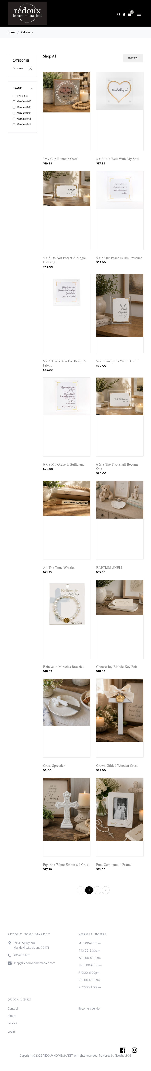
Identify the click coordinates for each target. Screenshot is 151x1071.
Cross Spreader (54, 765)
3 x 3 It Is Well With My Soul (117, 158)
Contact (13, 1008)
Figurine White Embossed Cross (66, 864)
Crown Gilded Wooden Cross (117, 765)
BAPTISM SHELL (109, 567)
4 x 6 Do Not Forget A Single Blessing (64, 259)
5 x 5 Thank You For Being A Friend (64, 363)
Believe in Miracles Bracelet (63, 666)
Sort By (132, 58)
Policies (12, 1023)
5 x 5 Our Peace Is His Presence (119, 257)
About (12, 1016)
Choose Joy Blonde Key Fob (116, 666)
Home (11, 32)
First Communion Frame (113, 864)
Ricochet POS (123, 1055)
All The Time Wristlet (59, 567)
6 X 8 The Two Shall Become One (117, 466)
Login (11, 1031)
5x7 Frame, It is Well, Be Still (117, 360)
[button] (124, 14)
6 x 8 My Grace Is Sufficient (63, 464)
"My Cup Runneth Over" (60, 158)
